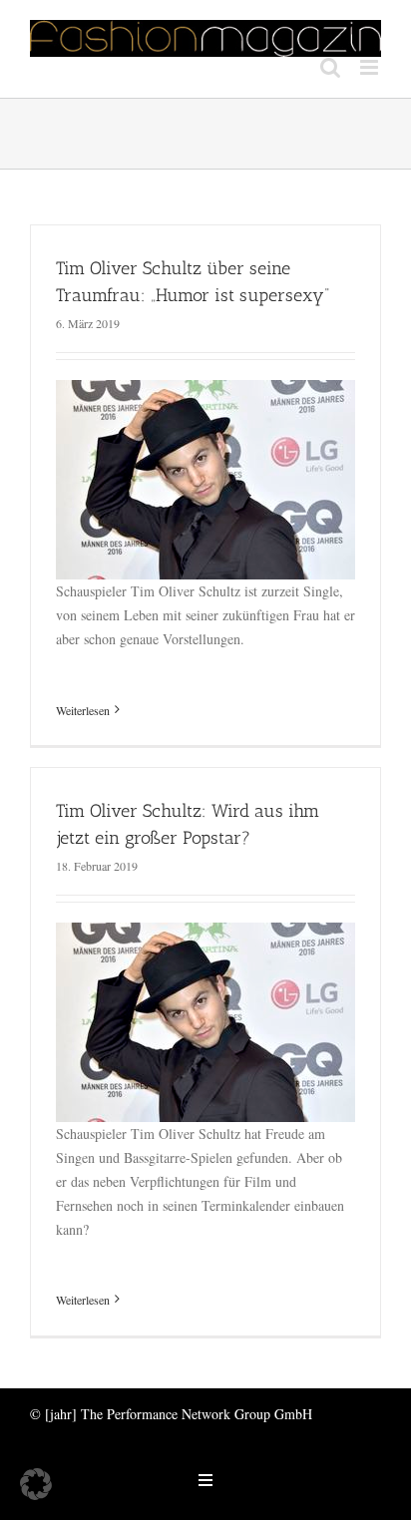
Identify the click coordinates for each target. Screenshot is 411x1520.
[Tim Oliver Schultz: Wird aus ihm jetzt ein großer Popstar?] (205, 934)
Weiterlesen (83, 710)
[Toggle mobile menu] (370, 67)
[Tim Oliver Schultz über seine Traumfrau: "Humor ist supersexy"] (205, 391)
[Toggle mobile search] (330, 67)
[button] (36, 1484)
